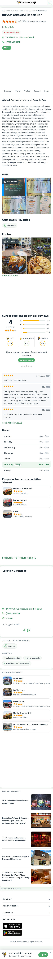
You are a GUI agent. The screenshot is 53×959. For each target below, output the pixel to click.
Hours (46, 91)
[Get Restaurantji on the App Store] (12, 926)
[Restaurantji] (26, 2)
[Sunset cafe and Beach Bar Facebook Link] (24, 630)
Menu (6, 48)
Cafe (12, 27)
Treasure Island (12, 11)
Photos (27, 91)
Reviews (37, 91)
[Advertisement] (26, 69)
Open (43, 954)
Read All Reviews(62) (12, 422)
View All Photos (10, 275)
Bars (22, 11)
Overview (8, 91)
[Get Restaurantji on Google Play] (12, 933)
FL (3, 11)
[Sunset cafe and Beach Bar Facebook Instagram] (28, 630)
